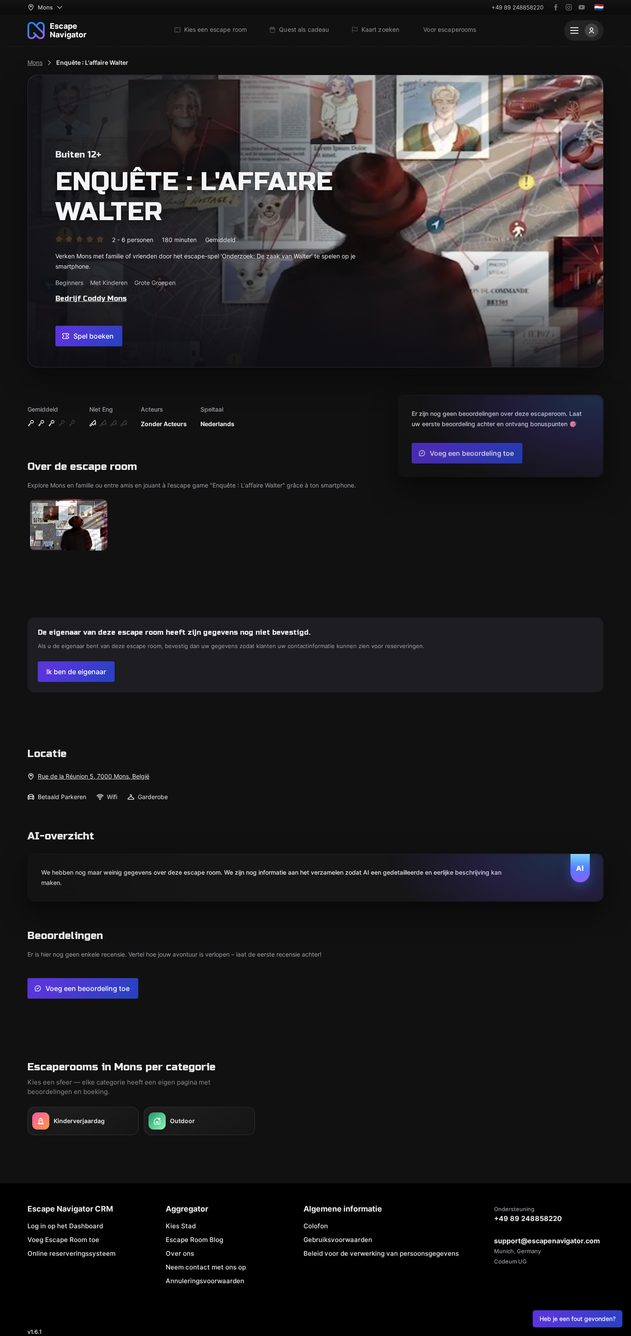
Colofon (315, 1226)
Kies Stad (181, 1226)
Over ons (180, 1253)
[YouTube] (581, 7)
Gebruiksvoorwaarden (337, 1240)
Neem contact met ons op (206, 1267)
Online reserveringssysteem (71, 1253)
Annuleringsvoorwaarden (205, 1281)
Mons (34, 62)
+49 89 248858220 (517, 7)
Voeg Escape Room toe (63, 1240)
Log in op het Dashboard (65, 1226)
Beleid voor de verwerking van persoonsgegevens (381, 1253)
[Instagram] (569, 7)
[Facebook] (556, 7)
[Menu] (584, 30)
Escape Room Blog (194, 1240)
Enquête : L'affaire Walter (92, 62)
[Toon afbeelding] (68, 525)
